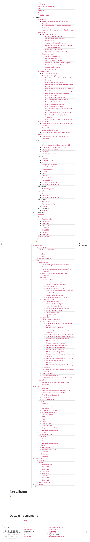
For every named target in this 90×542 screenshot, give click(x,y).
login (25, 520)
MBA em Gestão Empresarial (54, 104)
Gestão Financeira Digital (53, 65)
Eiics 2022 (45, 230)
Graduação (42, 32)
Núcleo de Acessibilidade (46, 6)
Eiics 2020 (45, 234)
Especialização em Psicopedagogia (57, 93)
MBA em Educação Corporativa (55, 97)
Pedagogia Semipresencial (54, 49)
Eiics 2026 (45, 221)
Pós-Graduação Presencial (50, 73)
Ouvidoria (41, 13)
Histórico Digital (47, 180)
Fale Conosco (40, 238)
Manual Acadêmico (48, 167)
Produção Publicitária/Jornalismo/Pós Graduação (58, 30)
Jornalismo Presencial (52, 47)
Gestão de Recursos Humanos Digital (57, 63)
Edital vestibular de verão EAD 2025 (54, 147)
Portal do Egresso (48, 189)
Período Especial (47, 169)
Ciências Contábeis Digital (54, 58)
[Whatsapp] (17, 531)
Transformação (47, 219)
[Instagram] (8, 531)
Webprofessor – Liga (48, 204)
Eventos (41, 217)
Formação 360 (43, 19)
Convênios (41, 11)
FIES (43, 173)
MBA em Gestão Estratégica (54, 82)
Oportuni (45, 195)
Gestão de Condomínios (50, 130)
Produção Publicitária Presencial (56, 52)
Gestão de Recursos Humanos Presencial (59, 45)
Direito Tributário (47, 128)
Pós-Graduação (43, 71)
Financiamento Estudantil (50, 149)
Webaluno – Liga (47, 160)
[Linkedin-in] (11, 531)
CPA (39, 8)
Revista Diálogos (43, 236)
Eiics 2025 (45, 223)
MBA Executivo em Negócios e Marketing (59, 119)
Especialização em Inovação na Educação (59, 89)
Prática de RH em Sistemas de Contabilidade (57, 132)
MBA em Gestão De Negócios (55, 102)
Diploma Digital (47, 178)
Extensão (41, 134)
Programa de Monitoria (49, 182)
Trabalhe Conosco (44, 15)
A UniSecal (41, 4)
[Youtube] (14, 531)
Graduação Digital (48, 54)
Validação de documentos (50, 184)
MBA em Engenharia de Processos (56, 100)
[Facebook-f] (5, 531)
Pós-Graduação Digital (49, 76)
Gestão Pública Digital (52, 67)
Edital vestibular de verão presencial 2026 (56, 145)
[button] (53, 243)
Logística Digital (50, 69)
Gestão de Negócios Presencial (55, 43)
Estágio (44, 176)
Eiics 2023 (45, 228)
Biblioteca (45, 162)
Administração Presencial (53, 36)
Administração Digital (52, 56)
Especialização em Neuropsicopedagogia (59, 91)
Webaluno (45, 158)
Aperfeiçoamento (44, 121)
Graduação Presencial (49, 34)
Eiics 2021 (45, 232)
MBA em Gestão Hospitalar (54, 106)
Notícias (41, 215)
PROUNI (44, 171)
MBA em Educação (51, 95)
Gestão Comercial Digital (53, 60)
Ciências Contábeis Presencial (55, 38)
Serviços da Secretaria (49, 165)
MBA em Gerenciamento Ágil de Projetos (58, 113)
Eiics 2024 (45, 225)
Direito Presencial (51, 41)
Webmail (44, 206)
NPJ (43, 193)
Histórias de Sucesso (49, 154)
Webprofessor (46, 202)
